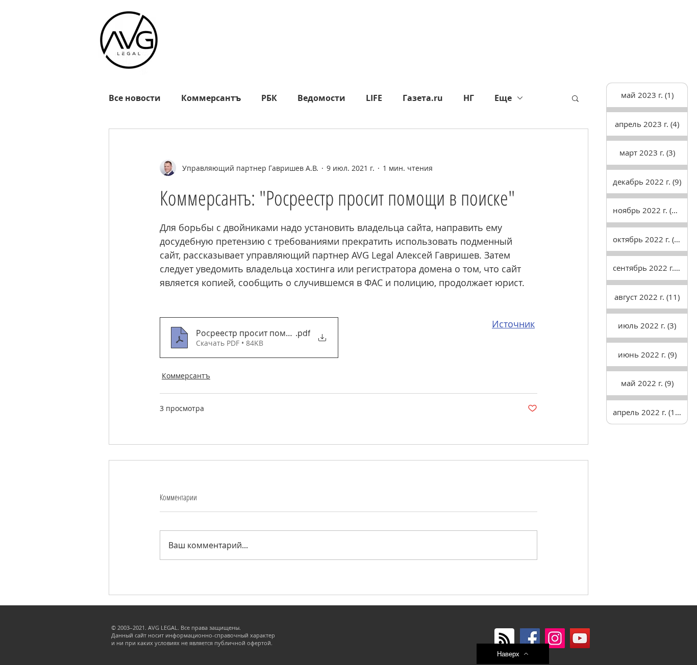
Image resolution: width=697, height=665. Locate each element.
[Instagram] (555, 638)
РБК (269, 98)
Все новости (135, 98)
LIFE (374, 98)
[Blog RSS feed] (504, 638)
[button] (575, 98)
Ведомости (321, 98)
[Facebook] (530, 638)
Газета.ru (423, 98)
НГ (468, 98)
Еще (503, 98)
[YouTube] (580, 638)
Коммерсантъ (211, 98)
